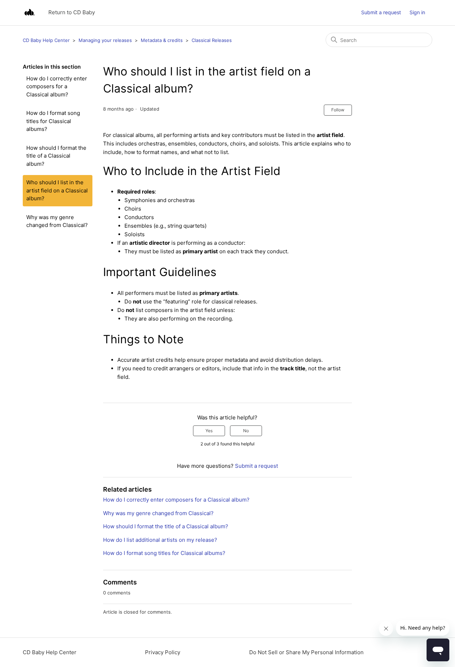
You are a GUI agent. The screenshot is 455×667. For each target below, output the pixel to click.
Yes (209, 430)
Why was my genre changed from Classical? (57, 221)
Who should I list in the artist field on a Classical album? (57, 190)
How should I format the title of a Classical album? (56, 155)
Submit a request (381, 12)
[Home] (29, 12)
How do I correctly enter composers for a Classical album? (56, 86)
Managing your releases (105, 40)
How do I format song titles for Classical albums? (53, 121)
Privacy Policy (162, 652)
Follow (337, 109)
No (246, 430)
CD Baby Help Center (46, 40)
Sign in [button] (417, 12)
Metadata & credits (162, 40)
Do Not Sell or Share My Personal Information (306, 652)
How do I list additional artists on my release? (160, 539)
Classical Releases (212, 40)
